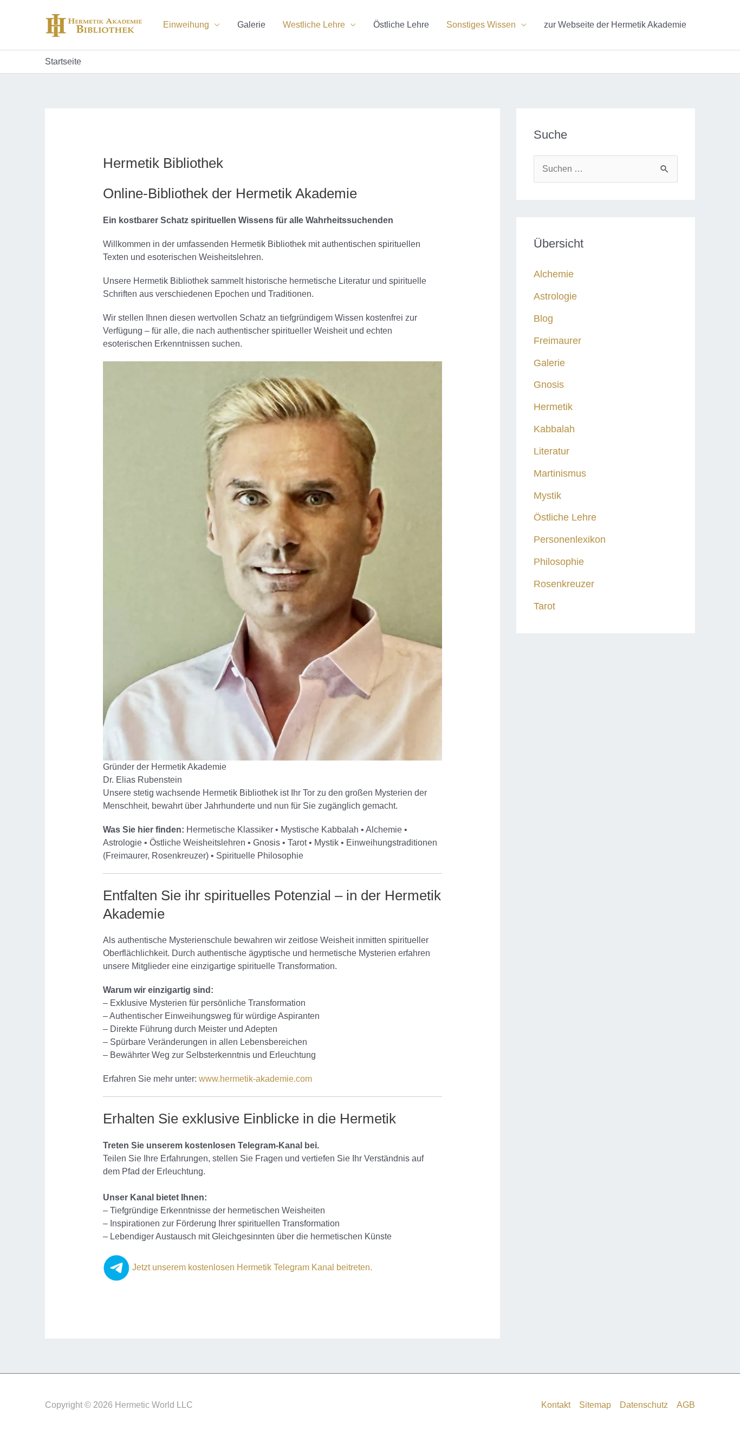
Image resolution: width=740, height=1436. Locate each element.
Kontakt (555, 1404)
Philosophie (559, 561)
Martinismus (560, 473)
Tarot (544, 606)
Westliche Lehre (314, 24)
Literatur (551, 451)
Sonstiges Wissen (481, 24)
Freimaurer (557, 340)
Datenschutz (644, 1404)
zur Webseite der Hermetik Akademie (615, 24)
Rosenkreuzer (564, 583)
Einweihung (186, 24)
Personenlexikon (570, 539)
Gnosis (549, 384)
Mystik (547, 495)
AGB (686, 1404)
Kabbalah (554, 428)
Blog (543, 318)
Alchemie (554, 274)
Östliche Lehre (401, 24)
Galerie (251, 24)
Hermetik (553, 406)
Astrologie (555, 296)
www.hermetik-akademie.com (255, 1078)
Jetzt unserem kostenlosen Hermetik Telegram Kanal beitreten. (251, 1267)
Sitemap (595, 1404)
